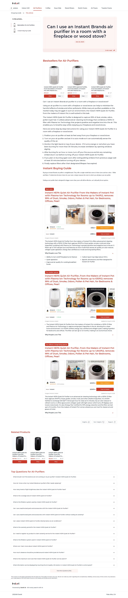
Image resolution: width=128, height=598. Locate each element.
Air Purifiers (37, 8)
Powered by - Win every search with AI (27, 587)
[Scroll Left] (11, 8)
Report (110, 422)
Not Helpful (98, 422)
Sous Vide (57, 8)
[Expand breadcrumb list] (23, 13)
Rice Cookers (13, 8)
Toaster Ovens (106, 8)
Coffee (48, 8)
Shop (50, 96)
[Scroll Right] (114, 215)
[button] (114, 50)
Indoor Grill (25, 8)
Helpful (84, 422)
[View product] (54, 81)
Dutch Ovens (82, 8)
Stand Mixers (69, 8)
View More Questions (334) (64, 570)
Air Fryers (94, 8)
